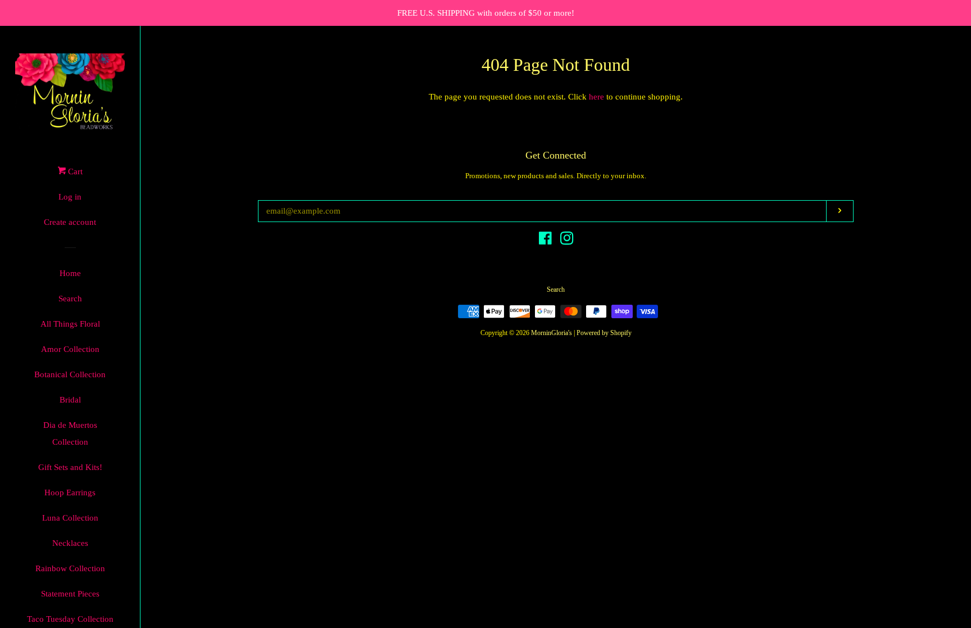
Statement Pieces (70, 593)
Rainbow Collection (70, 568)
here (596, 96)
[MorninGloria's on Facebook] (545, 240)
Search (70, 298)
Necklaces (70, 543)
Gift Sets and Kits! (70, 467)
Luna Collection (70, 517)
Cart (74, 171)
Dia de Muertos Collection (70, 433)
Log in (69, 196)
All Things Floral (70, 323)
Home (70, 273)
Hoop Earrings (70, 492)
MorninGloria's (551, 333)
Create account (70, 222)
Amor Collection (70, 349)
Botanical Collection (70, 374)
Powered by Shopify (604, 333)
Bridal (70, 399)
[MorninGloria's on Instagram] (567, 240)
